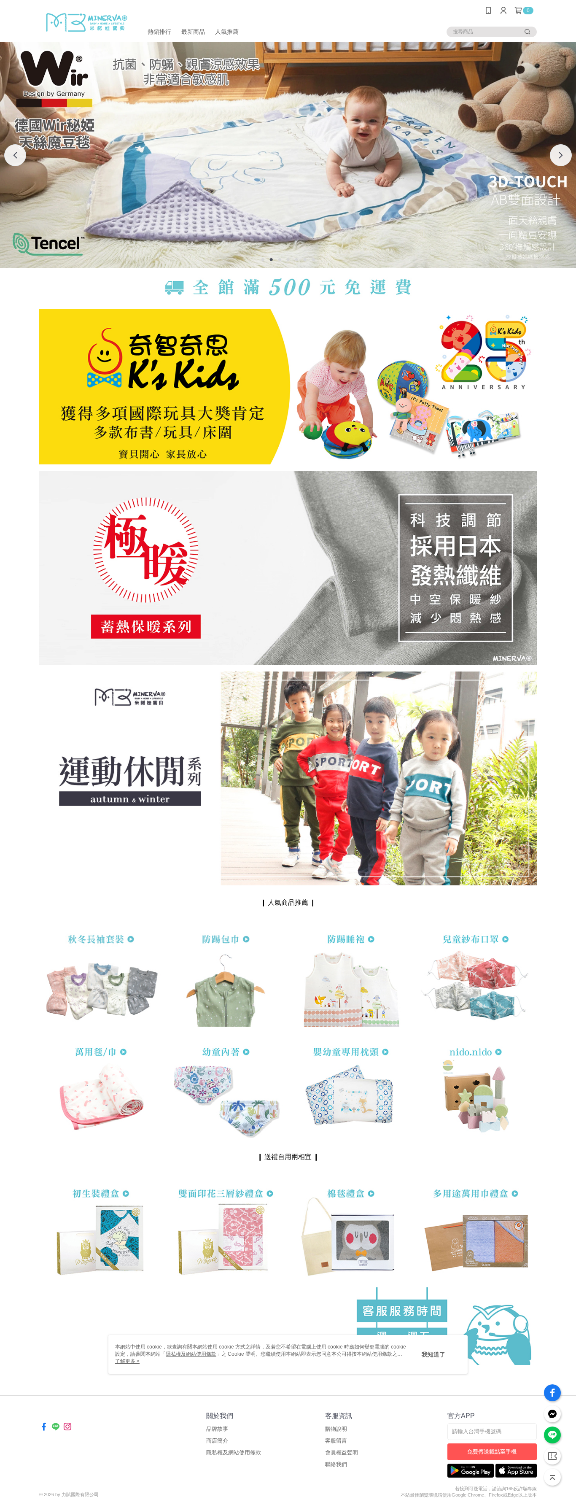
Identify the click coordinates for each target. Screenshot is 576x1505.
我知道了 (433, 1354)
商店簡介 (217, 1441)
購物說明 (336, 1429)
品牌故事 (217, 1429)
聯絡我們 (336, 1464)
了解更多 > (127, 1361)
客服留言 (336, 1441)
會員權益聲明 (341, 1452)
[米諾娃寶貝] (86, 22)
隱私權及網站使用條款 (233, 1452)
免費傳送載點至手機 (492, 1451)
